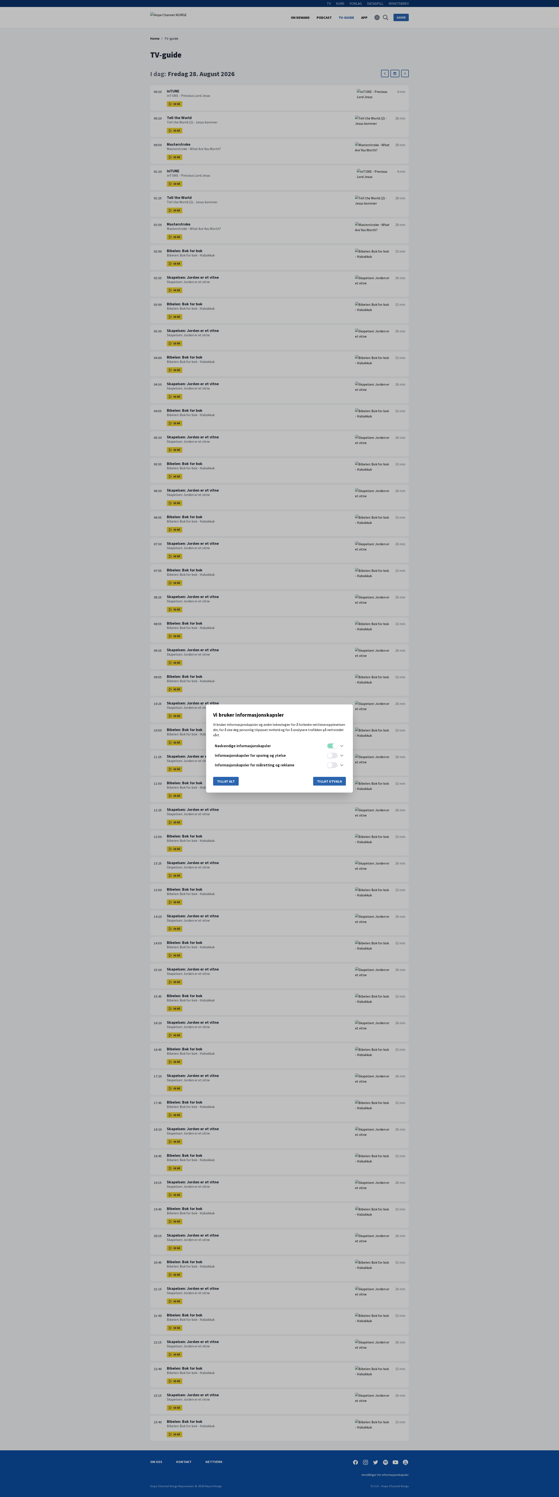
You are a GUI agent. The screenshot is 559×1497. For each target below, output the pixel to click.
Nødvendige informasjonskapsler (243, 745)
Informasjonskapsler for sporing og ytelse (250, 755)
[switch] (332, 745)
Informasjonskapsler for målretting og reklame (254, 764)
